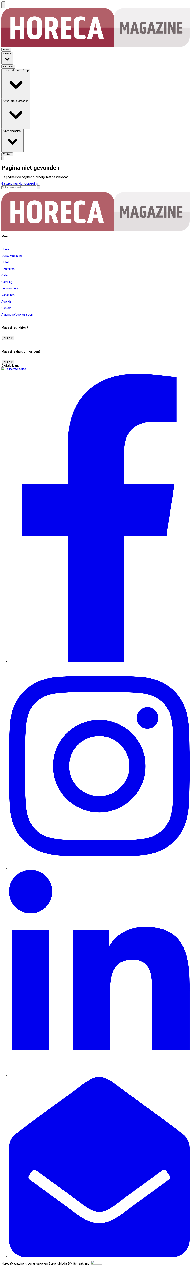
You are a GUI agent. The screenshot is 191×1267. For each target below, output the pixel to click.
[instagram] (99, 868)
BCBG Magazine (12, 256)
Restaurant (8, 269)
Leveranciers (9, 288)
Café (4, 275)
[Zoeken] (38, 187)
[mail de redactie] (99, 1256)
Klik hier (8, 337)
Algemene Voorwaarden (17, 314)
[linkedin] (99, 1075)
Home (5, 249)
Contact (6, 308)
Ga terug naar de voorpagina (19, 183)
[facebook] (99, 661)
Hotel (5, 262)
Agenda (6, 301)
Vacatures (8, 295)
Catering (6, 282)
